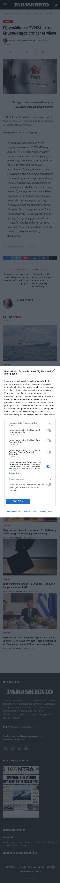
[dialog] (30, 441)
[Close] (54, 371)
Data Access (30, 511)
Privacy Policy (46, 511)
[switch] (48, 430)
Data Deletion (13, 511)
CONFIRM (18, 501)
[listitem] (30, 424)
